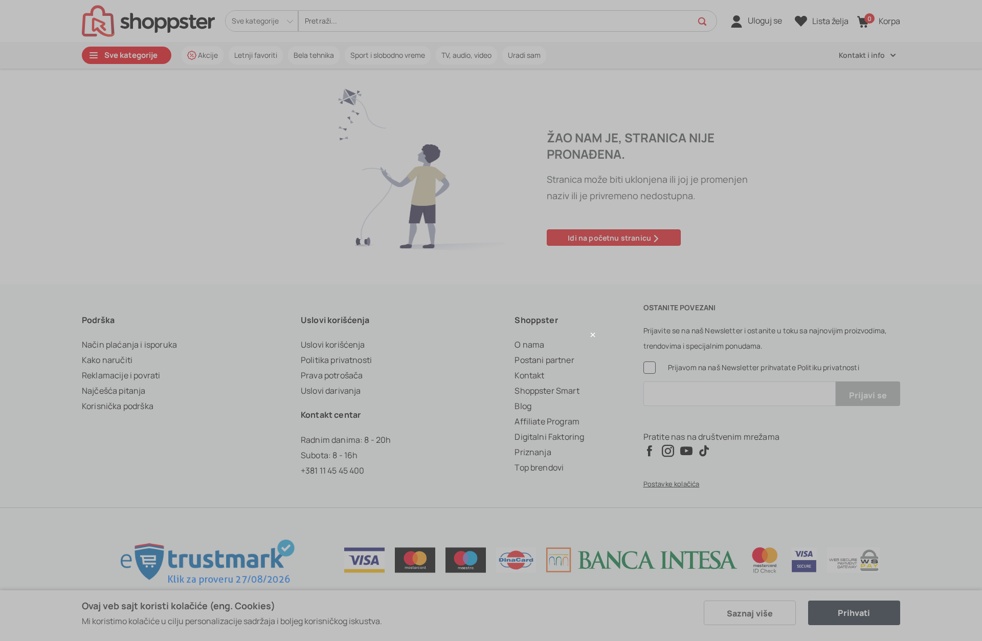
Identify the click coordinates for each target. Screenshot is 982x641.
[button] (491, 335)
